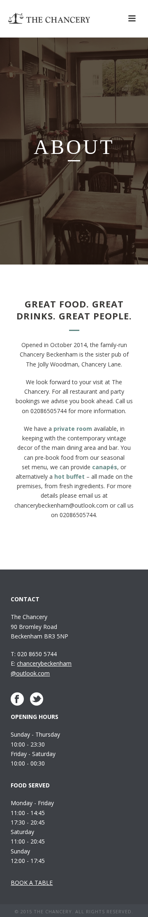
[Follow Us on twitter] (36, 699)
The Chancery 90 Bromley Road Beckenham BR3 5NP (39, 626)
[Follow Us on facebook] (17, 699)
